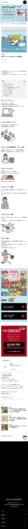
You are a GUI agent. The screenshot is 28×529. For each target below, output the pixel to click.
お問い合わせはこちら (8, 397)
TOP (2, 23)
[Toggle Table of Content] (23, 81)
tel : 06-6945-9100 (14, 506)
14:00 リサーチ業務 (8, 91)
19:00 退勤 (6, 95)
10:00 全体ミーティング (9, 85)
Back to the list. (8, 436)
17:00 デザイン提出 (8, 93)
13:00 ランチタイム (8, 89)
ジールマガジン (7, 23)
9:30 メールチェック (8, 83)
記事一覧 (13, 369)
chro (6, 62)
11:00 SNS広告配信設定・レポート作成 (12, 87)
